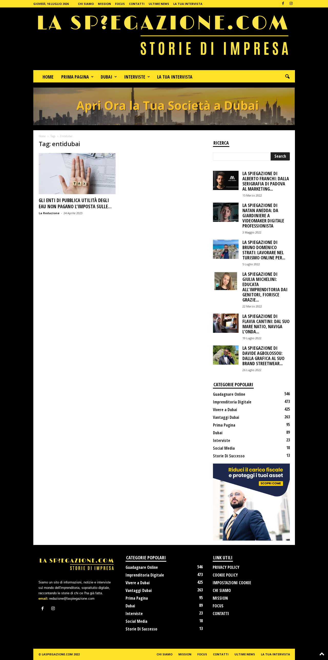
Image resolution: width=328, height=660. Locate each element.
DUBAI (106, 77)
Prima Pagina (224, 425)
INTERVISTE (134, 77)
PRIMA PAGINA (75, 77)
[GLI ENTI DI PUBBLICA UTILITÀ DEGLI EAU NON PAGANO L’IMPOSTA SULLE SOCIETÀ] (77, 173)
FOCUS (120, 4)
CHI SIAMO (86, 4)
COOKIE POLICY (225, 575)
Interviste (221, 440)
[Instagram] (291, 3)
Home (42, 136)
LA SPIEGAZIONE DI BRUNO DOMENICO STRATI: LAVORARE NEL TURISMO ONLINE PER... (263, 250)
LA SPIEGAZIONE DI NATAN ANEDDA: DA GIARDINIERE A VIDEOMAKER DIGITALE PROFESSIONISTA (263, 215)
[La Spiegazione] (164, 38)
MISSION (104, 4)
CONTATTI (137, 4)
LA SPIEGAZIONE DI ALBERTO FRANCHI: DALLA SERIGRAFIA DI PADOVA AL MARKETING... (265, 181)
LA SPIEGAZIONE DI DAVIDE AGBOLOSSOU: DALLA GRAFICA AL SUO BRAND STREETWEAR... (263, 355)
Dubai (217, 433)
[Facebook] (283, 3)
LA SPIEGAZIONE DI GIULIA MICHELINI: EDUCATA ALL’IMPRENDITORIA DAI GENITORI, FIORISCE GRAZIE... (265, 287)
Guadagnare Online (229, 394)
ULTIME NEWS (159, 4)
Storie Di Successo (229, 456)
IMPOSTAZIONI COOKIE (232, 583)
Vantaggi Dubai (226, 417)
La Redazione (49, 213)
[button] (287, 76)
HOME (48, 77)
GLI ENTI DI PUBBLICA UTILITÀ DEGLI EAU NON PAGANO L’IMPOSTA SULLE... (75, 203)
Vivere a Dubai (225, 409)
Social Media (224, 448)
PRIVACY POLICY (226, 567)
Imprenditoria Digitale (232, 402)
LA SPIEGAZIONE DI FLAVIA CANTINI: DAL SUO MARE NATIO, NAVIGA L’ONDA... (266, 324)
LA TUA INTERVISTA (187, 4)
